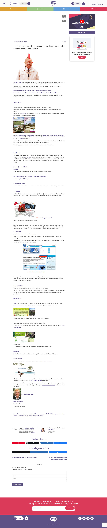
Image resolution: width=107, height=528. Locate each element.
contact (77, 3)
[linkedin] (88, 518)
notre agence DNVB (44, 414)
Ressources (14, 3)
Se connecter (100, 4)
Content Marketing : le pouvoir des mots (25, 457)
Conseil (15, 9)
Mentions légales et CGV (54, 525)
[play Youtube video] (82, 21)
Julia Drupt (51, 429)
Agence (95, 9)
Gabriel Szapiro (23, 41)
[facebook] (80, 518)
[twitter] (84, 518)
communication (27, 157)
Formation (68, 9)
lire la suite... (33, 432)
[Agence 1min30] (53, 3)
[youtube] (92, 518)
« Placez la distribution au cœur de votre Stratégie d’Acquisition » (28, 415)
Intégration (41, 9)
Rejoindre (94, 4)
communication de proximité (48, 385)
